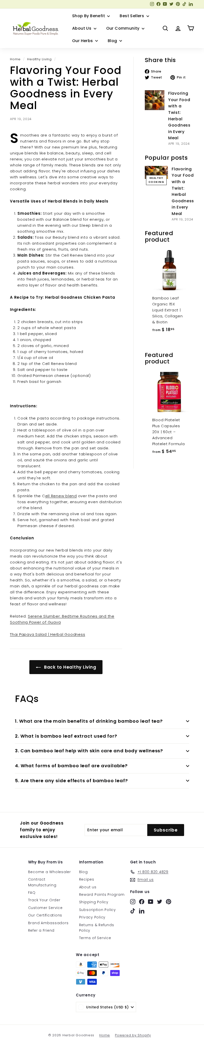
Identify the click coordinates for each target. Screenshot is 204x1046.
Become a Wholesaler (49, 871)
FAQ (32, 892)
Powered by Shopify (133, 1035)
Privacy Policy (92, 917)
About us (88, 887)
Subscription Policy (97, 909)
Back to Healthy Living (69, 667)
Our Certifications (45, 915)
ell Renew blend (61, 495)
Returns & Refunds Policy (96, 927)
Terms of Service (95, 937)
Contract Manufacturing (42, 882)
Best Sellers (132, 16)
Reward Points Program (102, 894)
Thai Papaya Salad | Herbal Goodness (47, 634)
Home (15, 59)
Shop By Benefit (89, 16)
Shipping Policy (93, 902)
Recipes (86, 879)
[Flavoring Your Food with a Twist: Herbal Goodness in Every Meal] (154, 100)
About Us (82, 28)
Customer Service (45, 907)
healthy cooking (156, 180)
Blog (113, 41)
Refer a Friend (41, 930)
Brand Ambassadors (48, 922)
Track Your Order (44, 900)
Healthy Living (39, 59)
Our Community (123, 28)
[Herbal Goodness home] (35, 28)
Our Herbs (83, 41)
